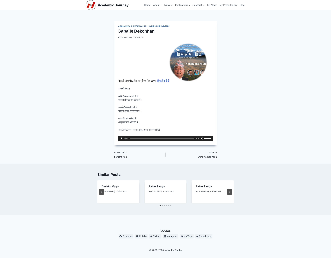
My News (212, 5)
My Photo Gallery (228, 5)
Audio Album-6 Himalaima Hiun (132, 26)
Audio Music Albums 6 (159, 26)
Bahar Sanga (157, 186)
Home (147, 5)
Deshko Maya (110, 186)
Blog (242, 5)
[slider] (207, 138)
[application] (165, 138)
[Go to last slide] (101, 192)
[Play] (121, 138)
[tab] (160, 205)
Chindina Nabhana (207, 154)
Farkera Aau (120, 154)
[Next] (229, 192)
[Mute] (202, 138)
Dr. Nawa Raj (126, 37)
